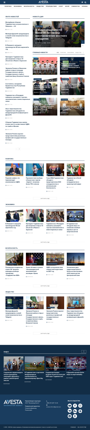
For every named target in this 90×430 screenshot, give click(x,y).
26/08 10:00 (9, 79)
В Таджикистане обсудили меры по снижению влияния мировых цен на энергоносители (73, 228)
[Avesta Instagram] (80, 406)
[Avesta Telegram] (70, 416)
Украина (85, 6)
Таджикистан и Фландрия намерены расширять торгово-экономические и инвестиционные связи (17, 98)
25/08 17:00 (9, 104)
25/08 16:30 (9, 118)
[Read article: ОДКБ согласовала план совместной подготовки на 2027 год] (55, 259)
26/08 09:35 (9, 91)
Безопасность (29, 6)
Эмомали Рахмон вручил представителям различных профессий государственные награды (15, 137)
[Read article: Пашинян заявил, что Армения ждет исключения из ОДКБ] (14, 169)
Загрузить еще (45, 198)
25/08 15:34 (9, 143)
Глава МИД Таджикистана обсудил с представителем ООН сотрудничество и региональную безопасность (55, 183)
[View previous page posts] (16, 149)
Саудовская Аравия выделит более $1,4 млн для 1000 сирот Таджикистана (34, 374)
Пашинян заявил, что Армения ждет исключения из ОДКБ (12, 180)
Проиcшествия (51, 6)
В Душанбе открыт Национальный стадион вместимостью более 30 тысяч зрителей (54, 34)
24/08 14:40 (9, 185)
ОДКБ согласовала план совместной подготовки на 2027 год (54, 269)
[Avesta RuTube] (75, 411)
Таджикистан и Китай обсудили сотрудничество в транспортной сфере (74, 181)
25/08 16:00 (9, 129)
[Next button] (83, 42)
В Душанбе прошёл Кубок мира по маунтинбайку (54, 373)
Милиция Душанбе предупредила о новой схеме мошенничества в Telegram (17, 36)
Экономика (18, 6)
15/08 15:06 (71, 278)
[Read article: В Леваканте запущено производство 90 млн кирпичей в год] (14, 215)
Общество (40, 6)
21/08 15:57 (71, 187)
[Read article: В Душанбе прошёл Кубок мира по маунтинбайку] (55, 363)
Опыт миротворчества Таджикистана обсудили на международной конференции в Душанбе (16, 112)
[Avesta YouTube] (70, 406)
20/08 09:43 (30, 276)
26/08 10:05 (9, 64)
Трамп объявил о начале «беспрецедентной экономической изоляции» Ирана (34, 270)
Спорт (61, 6)
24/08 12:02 (30, 187)
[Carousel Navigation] (83, 351)
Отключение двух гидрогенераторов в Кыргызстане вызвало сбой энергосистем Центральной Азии (74, 271)
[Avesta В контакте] (70, 411)
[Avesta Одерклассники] (75, 416)
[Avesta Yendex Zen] (80, 411)
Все (58, 52)
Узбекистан (75, 6)
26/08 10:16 (9, 52)
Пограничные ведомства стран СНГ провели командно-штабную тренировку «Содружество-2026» (13, 271)
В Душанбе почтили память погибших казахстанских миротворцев (76, 374)
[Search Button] (85, 2)
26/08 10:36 (9, 41)
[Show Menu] (4, 2)
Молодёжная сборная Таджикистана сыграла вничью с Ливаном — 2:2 (17, 24)
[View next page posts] (19, 149)
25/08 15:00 (71, 235)
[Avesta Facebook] (75, 406)
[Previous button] (83, 45)
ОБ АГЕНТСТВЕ (82, 427)
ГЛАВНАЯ (73, 427)
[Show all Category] (83, 52)
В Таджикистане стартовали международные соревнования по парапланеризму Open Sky (13, 375)
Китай (67, 6)
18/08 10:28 (50, 274)
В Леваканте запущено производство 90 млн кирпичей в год (17, 47)
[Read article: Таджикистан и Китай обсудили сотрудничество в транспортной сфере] (76, 169)
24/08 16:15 (9, 278)
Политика (8, 6)
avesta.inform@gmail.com (53, 407)
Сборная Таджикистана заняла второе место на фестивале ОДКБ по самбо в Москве (17, 124)
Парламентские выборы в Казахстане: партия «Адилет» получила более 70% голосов (34, 181)
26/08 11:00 (9, 29)
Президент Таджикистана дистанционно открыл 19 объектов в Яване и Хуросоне (16, 59)
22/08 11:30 (50, 191)
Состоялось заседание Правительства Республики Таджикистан (15, 86)
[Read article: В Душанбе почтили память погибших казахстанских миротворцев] (76, 363)
